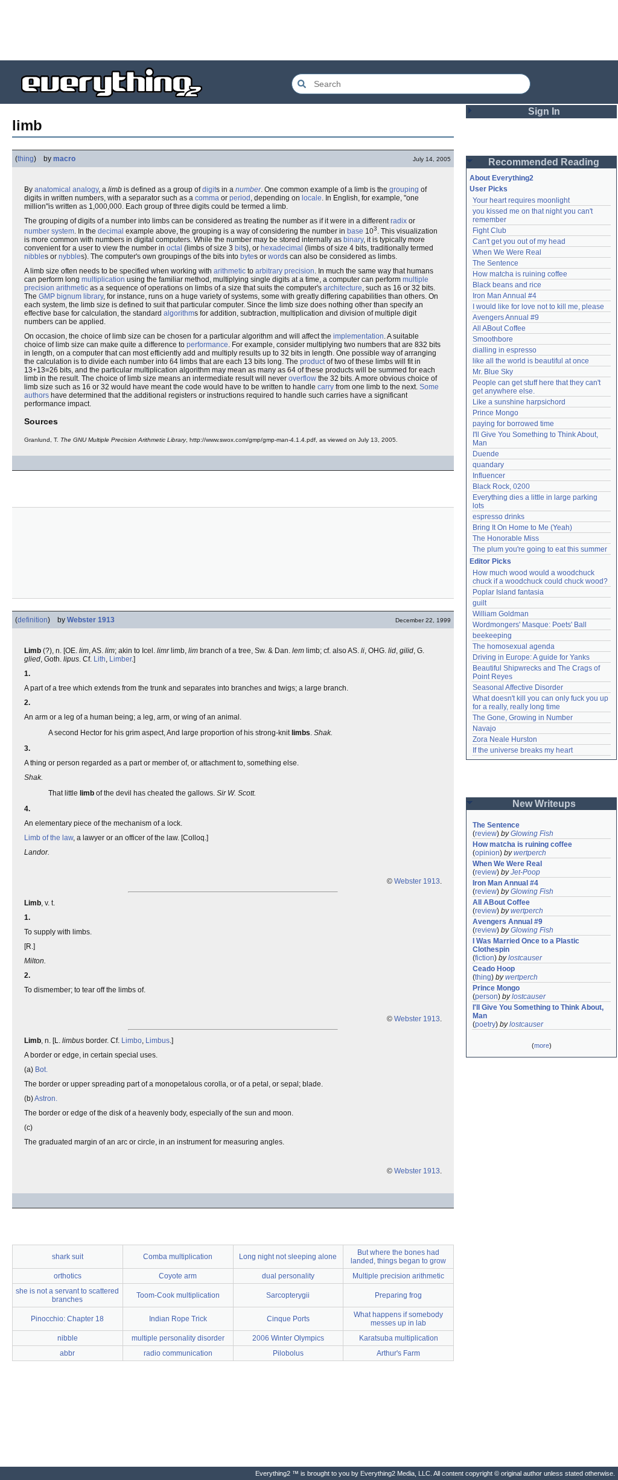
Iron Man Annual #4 (505, 296)
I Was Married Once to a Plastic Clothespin (527, 945)
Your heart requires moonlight (521, 200)
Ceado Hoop (494, 969)
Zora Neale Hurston (505, 739)
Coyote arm (178, 1276)
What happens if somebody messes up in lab (398, 1318)
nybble (70, 256)
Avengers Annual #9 (506, 317)
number (248, 189)
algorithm (179, 313)
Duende (486, 454)
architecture (342, 288)
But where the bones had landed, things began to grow (398, 1256)
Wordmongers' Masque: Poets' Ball (530, 624)
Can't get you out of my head (519, 241)
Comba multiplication (177, 1256)
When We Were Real (507, 252)
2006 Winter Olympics (288, 1338)
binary (353, 239)
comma (207, 198)
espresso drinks (498, 516)
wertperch (530, 853)
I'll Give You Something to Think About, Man (539, 1011)
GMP (47, 296)
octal (174, 248)
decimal (111, 231)
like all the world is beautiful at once (531, 361)
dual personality (288, 1276)
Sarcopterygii (288, 1295)
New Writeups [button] (544, 804)
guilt (479, 603)
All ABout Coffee (499, 328)
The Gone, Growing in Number (523, 717)
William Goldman (501, 614)
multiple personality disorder (178, 1338)
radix (398, 221)
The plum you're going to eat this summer (540, 549)
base (355, 231)
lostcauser (525, 958)
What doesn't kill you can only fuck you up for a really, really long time (541, 702)
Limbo (131, 1040)
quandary (488, 465)
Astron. (45, 1098)
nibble (34, 256)
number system (49, 231)
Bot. (41, 1069)
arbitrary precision (284, 271)
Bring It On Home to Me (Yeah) (522, 527)
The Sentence (495, 263)
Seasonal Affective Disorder (518, 687)
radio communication (178, 1353)
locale (312, 198)
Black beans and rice (507, 285)
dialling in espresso (505, 350)
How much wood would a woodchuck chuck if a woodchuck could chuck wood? (540, 577)
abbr (67, 1353)
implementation (358, 336)
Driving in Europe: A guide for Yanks (531, 657)
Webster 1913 (91, 620)
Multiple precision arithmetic (398, 1276)
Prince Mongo (495, 413)
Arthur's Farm (398, 1353)
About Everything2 (502, 178)
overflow (302, 378)
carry (325, 387)
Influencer (489, 475)
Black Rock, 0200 (501, 486)
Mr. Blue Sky (493, 372)
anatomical (52, 189)
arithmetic (230, 271)
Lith (100, 659)
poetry (485, 1024)
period (239, 198)
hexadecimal (282, 248)
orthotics (67, 1276)
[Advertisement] (309, 30)
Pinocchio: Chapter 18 (67, 1319)
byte (247, 256)
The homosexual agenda (514, 646)
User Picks (489, 189)
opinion (487, 853)
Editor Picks (490, 561)
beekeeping (492, 635)
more (541, 1045)
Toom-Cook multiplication (178, 1295)
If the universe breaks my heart (523, 750)
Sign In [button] (544, 111)
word (276, 256)
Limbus (157, 1040)
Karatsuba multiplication (398, 1338)
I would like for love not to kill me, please (538, 306)
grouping (404, 189)
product (312, 361)
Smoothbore (493, 339)
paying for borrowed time (513, 423)
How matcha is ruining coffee (520, 274)
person (486, 996)
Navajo (484, 728)
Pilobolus (288, 1353)
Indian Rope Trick (178, 1319)
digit (209, 189)
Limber (120, 659)
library (93, 296)
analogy (85, 189)
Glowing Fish (532, 833)
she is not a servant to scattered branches (67, 1295)
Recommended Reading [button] (543, 162)
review (486, 833)
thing (26, 159)
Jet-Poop (525, 872)
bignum (69, 296)
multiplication (103, 279)
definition (33, 620)
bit (239, 248)
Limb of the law (48, 838)
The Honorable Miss (506, 538)
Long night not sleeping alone (288, 1256)
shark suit (67, 1256)
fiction (484, 958)
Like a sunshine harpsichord (519, 402)
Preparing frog (398, 1295)
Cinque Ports (288, 1319)
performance (207, 344)
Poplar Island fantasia (508, 592)
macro (64, 159)
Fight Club (489, 230)
